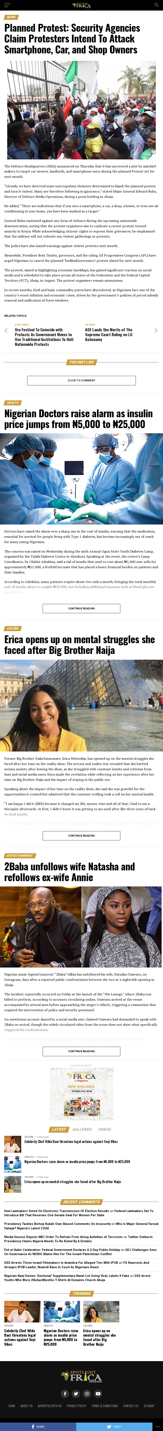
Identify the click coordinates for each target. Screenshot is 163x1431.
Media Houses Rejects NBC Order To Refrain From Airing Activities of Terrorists (63, 1237)
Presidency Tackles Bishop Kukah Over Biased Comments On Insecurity (57, 1224)
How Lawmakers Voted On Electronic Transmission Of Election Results (56, 1211)
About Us (26, 1406)
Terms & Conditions (104, 1406)
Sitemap (149, 1406)
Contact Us (131, 1406)
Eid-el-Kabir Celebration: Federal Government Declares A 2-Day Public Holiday (62, 1250)
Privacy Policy (76, 1406)
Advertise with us (50, 1406)
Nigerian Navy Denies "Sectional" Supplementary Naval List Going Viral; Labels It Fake (66, 1276)
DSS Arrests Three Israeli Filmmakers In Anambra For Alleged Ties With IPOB (61, 1263)
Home (11, 1406)
